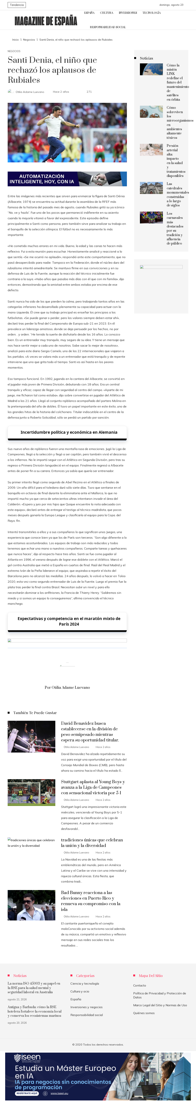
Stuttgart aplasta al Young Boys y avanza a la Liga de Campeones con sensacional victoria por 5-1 (93, 787)
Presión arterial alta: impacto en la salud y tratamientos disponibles (176, 161)
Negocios (14, 51)
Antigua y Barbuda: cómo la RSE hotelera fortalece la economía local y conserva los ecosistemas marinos (34, 1011)
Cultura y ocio (79, 991)
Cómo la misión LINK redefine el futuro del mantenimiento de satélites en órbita (178, 82)
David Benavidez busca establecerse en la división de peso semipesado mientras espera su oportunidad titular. (90, 732)
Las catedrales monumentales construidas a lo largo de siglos (178, 195)
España (75, 999)
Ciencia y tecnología (84, 983)
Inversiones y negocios (86, 1007)
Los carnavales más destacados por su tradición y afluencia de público (175, 229)
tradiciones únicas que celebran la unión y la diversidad (92, 842)
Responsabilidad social (86, 1015)
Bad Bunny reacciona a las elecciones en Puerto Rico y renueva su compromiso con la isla (90, 901)
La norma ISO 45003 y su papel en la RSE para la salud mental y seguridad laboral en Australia (34, 988)
